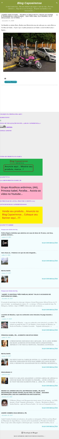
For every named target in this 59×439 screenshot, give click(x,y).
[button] (57, 15)
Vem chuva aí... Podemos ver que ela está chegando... (19, 253)
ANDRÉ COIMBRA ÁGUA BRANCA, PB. (14, 413)
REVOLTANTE (5, 271)
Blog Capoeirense (29, 3)
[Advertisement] (29, 98)
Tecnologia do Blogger (30, 433)
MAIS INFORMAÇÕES (50, 243)
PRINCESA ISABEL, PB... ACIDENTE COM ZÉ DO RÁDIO (19, 335)
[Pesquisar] (57, 3)
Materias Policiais (10, 82)
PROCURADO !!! (6, 372)
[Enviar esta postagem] (5, 79)
